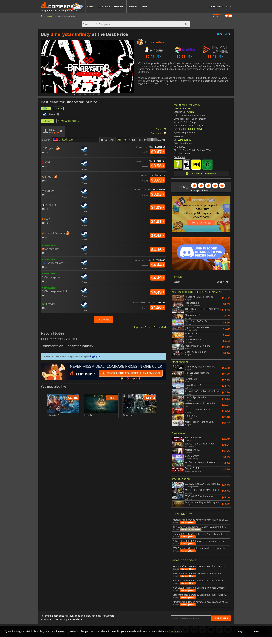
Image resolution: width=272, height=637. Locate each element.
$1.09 (157, 207)
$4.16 (157, 249)
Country (46, 140)
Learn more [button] (175, 631)
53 (45, 281)
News (144, 6)
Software (119, 6)
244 (46, 209)
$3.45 (157, 235)
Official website (182, 108)
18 (45, 267)
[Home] (41, 16)
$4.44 (157, 264)
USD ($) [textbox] (121, 139)
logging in (95, 356)
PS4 (60, 108)
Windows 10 (184, 139)
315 (46, 223)
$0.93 (157, 194)
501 (46, 237)
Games (90, 6)
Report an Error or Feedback (149, 327)
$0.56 (157, 165)
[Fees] (152, 139)
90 (45, 180)
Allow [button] (256, 631)
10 (45, 253)
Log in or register (218, 6)
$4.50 (157, 307)
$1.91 (157, 221)
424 (46, 152)
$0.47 (157, 151)
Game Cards (104, 6)
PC (47, 108)
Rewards (133, 6)
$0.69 (157, 180)
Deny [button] (239, 631)
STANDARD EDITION (68, 120)
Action (190, 111)
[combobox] (76, 139)
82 (45, 308)
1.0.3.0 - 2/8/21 (196, 128)
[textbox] (64, 139)
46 (45, 166)
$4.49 (157, 278)
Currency (109, 140)
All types (47, 120)
